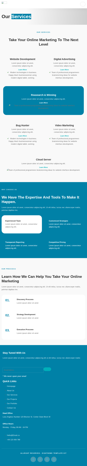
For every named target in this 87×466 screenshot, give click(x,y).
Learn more (22, 70)
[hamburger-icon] (82, 4)
